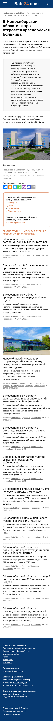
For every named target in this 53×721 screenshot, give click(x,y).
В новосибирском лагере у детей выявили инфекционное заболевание (24, 459)
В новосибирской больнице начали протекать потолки (25, 267)
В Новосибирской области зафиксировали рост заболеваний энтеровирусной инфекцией (25, 398)
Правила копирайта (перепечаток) (19, 648)
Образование (36, 317)
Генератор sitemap (11, 714)
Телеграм (12, 202)
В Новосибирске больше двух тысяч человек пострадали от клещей (26, 490)
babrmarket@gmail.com (13, 694)
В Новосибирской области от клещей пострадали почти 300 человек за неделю (26, 579)
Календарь (8, 659)
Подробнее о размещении (15, 697)
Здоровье (30, 13)
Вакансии (7, 662)
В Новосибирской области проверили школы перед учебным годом (24, 297)
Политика (39, 13)
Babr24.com (20, 13)
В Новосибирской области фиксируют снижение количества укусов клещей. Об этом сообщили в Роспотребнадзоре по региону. (25, 618)
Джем (10, 205)
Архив (5, 657)
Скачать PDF (7, 178)
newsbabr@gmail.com (13, 671)
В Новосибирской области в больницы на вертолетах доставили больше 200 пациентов (26, 550)
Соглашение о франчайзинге (16, 651)
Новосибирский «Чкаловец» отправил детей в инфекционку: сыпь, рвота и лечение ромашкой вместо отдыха (24, 363)
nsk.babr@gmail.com (15, 222)
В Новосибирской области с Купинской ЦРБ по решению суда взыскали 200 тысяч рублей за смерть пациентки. (24, 440)
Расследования (17, 386)
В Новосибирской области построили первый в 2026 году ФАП (25, 240)
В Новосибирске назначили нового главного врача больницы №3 (25, 519)
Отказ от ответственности (14, 645)
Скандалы (29, 386)
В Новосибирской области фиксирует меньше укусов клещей (24, 610)
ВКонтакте (13, 208)
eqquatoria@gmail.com (22, 685)
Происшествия (37, 284)
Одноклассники (15, 211)
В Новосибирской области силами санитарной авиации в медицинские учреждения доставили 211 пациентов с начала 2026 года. (25, 559)
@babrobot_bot (20, 682)
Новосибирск (8, 15)
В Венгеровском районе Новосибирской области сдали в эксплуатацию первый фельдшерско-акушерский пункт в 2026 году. (25, 248)
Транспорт (35, 566)
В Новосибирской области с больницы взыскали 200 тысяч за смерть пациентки (24, 430)
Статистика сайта (11, 654)
